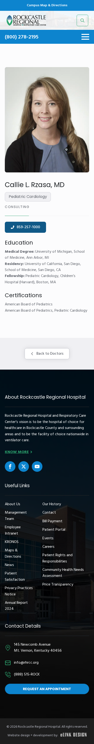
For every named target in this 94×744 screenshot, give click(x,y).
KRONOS (12, 542)
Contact (49, 513)
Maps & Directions (13, 554)
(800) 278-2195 (22, 37)
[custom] (10, 466)
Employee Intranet (13, 530)
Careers (48, 547)
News (9, 565)
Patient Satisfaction (15, 577)
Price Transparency (57, 585)
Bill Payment (52, 521)
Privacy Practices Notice (19, 591)
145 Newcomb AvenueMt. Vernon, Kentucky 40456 (38, 648)
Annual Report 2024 (16, 606)
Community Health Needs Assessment (63, 573)
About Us (12, 504)
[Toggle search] (82, 20)
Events (48, 539)
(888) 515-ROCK (27, 675)
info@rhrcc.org (26, 663)
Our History (51, 504)
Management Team (16, 516)
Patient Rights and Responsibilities (57, 558)
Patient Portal (53, 530)
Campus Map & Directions (47, 5)
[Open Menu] (85, 37)
